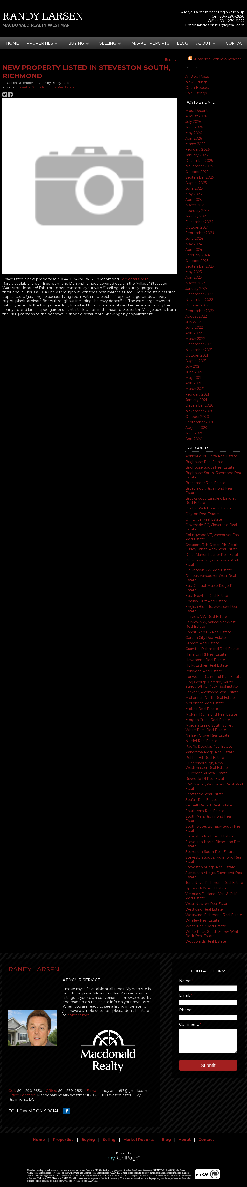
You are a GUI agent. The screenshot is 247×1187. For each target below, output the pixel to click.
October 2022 (197, 305)
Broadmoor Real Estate (205, 483)
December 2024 (199, 222)
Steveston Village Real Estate (210, 867)
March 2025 (195, 205)
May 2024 (193, 244)
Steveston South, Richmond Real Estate (45, 87)
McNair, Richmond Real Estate (211, 714)
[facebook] (67, 1111)
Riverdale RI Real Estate (205, 778)
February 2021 (197, 394)
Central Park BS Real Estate (208, 508)
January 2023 (196, 288)
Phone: (185, 1010)
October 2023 (197, 261)
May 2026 (193, 133)
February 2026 (197, 149)
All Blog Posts (197, 76)
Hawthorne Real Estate (205, 660)
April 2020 (193, 439)
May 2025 (193, 194)
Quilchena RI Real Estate (206, 773)
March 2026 (195, 144)
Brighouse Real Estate (204, 462)
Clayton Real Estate (202, 514)
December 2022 (199, 294)
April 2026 (193, 138)
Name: (185, 981)
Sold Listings (196, 93)
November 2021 (199, 350)
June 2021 (193, 372)
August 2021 (195, 361)
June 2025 (194, 188)
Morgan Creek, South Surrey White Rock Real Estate (209, 727)
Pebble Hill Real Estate (204, 757)
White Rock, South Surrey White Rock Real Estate (212, 933)
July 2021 (193, 366)
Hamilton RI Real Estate (205, 654)
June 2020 (194, 433)
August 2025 (196, 183)
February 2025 (197, 211)
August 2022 (196, 316)
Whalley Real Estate (202, 920)
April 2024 (193, 249)
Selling (109, 1139)
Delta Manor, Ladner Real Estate (212, 554)
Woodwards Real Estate (205, 941)
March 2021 (195, 389)
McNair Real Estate (201, 709)
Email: (185, 995)
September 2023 (199, 266)
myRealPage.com (123, 1158)
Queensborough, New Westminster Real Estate (206, 765)
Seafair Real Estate (201, 800)
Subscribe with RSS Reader (216, 59)
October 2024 (197, 227)
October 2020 (197, 416)
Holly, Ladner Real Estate (206, 665)
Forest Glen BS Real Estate (208, 632)
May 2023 (193, 272)
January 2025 (196, 216)
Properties (63, 1139)
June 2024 (194, 238)
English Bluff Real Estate (206, 601)
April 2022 (193, 333)
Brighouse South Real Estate (209, 467)
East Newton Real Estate (206, 595)
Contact (235, 43)
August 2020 (196, 428)
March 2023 (195, 283)
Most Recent (196, 110)
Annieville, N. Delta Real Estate (211, 456)
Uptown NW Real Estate (206, 888)
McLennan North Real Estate (210, 697)
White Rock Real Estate (205, 926)
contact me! (78, 1015)
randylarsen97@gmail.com (221, 25)
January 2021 (196, 400)
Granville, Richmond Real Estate (212, 649)
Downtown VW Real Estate (208, 570)
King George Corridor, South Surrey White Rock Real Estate (211, 684)
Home (12, 43)
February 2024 (197, 255)
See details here (135, 279)
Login (223, 12)
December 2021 (199, 344)
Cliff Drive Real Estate (203, 519)
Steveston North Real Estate (209, 836)
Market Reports (150, 43)
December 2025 (199, 160)
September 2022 (199, 311)
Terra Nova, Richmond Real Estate (214, 883)
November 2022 (199, 300)
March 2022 (195, 338)
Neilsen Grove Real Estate (207, 735)
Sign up (238, 12)
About (185, 1139)
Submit (208, 1065)
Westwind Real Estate (204, 909)
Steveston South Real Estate (209, 852)
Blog (182, 43)
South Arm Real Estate (204, 811)
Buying (88, 1139)
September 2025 (199, 177)
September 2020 (199, 422)
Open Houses (197, 87)
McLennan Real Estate (204, 703)
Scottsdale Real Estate (204, 794)
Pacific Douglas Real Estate (208, 746)
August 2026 (196, 116)
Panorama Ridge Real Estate (209, 752)
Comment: (189, 1024)
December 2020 (199, 405)
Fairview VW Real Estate (206, 616)
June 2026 (194, 127)
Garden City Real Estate (205, 637)
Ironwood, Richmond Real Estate (213, 676)
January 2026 (196, 155)
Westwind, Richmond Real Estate (213, 915)
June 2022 (194, 327)
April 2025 (193, 199)
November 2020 (199, 411)
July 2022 (193, 322)
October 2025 (196, 172)
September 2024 (199, 233)
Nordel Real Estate (201, 741)
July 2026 (193, 121)
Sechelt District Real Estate (208, 805)
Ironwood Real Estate (203, 671)
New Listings (196, 82)
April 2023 (193, 277)
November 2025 (199, 166)
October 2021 (196, 355)
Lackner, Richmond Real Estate (212, 692)
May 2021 (193, 377)
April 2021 (193, 383)
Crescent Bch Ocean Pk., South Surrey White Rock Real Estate (212, 547)
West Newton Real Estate (207, 904)
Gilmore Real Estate (202, 643)
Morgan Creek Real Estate (207, 720)
